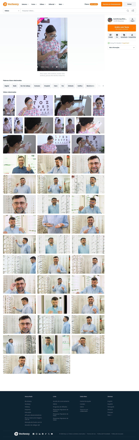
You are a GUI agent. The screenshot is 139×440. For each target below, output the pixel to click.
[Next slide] (101, 86)
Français (110, 412)
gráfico (80, 86)
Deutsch (110, 409)
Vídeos (42, 4)
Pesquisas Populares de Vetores (60, 410)
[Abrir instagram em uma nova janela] (36, 434)
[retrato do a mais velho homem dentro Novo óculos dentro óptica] (88, 344)
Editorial (51, 4)
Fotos (33, 4)
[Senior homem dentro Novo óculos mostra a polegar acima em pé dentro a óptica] (53, 264)
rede (14, 86)
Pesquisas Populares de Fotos (60, 414)
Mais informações (114, 47)
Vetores (24, 4)
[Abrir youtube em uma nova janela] (52, 434)
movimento (90, 86)
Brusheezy (28, 401)
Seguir (132, 21)
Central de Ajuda (85, 401)
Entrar (129, 4)
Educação (28, 412)
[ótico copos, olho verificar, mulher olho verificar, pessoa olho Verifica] (9, 105)
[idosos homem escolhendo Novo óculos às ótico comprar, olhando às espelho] (53, 164)
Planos (87, 4)
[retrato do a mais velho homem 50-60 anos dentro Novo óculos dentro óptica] (19, 184)
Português (111, 407)
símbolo (70, 86)
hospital (47, 86)
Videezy (27, 407)
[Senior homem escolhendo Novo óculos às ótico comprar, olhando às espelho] (53, 344)
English (110, 401)
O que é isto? (125, 43)
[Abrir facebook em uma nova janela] (33, 434)
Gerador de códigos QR (32, 425)
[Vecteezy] (11, 4)
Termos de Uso (91, 434)
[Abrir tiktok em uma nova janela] (46, 434)
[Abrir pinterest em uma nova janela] (42, 434)
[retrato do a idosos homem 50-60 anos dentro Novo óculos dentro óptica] (19, 284)
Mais (60, 4)
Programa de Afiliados (60, 407)
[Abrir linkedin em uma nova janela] (39, 434)
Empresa (27, 409)
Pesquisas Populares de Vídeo (60, 419)
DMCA (55, 404)
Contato (82, 404)
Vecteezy (27, 404)
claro (55, 86)
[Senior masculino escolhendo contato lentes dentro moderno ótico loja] (88, 304)
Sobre (82, 407)
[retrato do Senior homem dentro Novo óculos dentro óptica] (88, 164)
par (63, 86)
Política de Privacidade (103, 434)
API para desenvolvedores (33, 415)
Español (110, 404)
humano (37, 86)
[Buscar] (128, 11)
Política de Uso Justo (117, 434)
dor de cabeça (25, 86)
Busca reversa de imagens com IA (33, 418)
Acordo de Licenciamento (61, 401)
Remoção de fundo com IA (33, 422)
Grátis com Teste (122, 28)
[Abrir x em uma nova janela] (49, 434)
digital (7, 86)
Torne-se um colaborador (84, 410)
